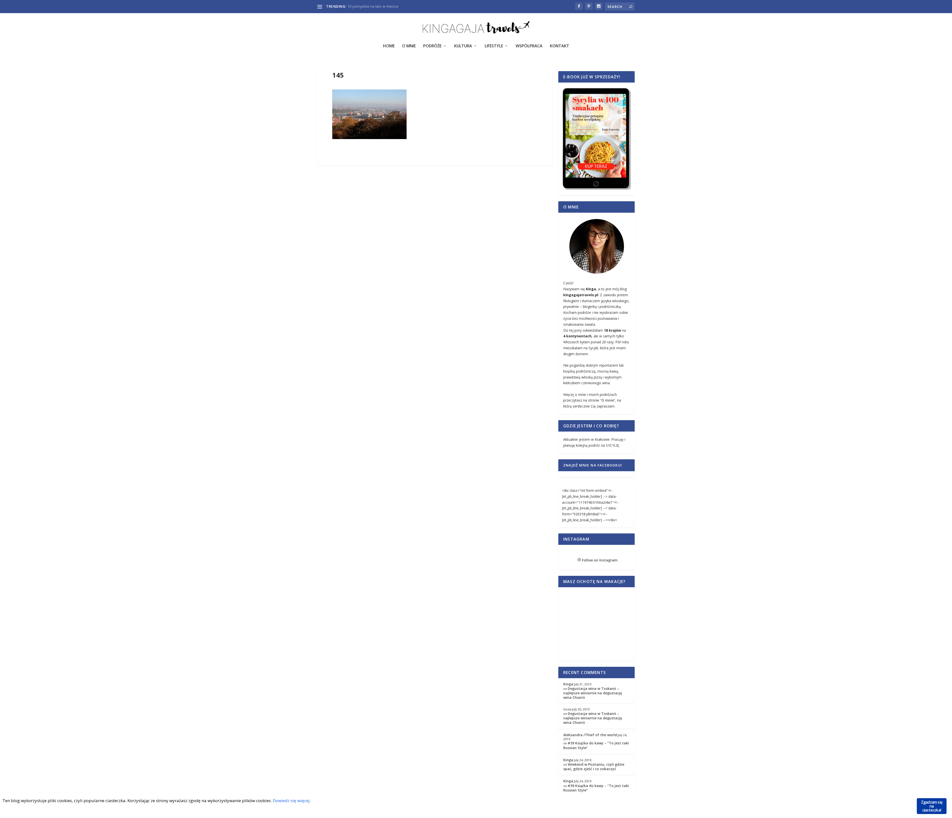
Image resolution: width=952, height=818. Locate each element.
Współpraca (529, 46)
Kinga (568, 684)
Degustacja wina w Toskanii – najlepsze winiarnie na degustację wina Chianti (592, 693)
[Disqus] (434, 243)
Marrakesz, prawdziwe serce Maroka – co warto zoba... (392, 6)
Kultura (463, 46)
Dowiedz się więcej (291, 800)
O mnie (607, 400)
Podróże (432, 46)
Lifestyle (494, 46)
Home (389, 46)
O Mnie (409, 46)
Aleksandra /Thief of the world (590, 734)
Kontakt (559, 46)
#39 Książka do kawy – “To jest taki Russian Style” (596, 745)
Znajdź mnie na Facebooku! (592, 465)
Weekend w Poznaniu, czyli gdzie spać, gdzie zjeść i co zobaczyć (593, 766)
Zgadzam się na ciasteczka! (931, 806)
